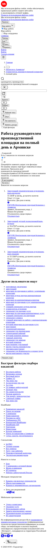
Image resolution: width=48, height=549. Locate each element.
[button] (3, 50)
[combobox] (12, 82)
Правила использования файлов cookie (17, 20)
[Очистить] (4, 87)
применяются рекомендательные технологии (21, 521)
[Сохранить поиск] (3, 94)
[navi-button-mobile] (3, 57)
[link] (5, 44)
